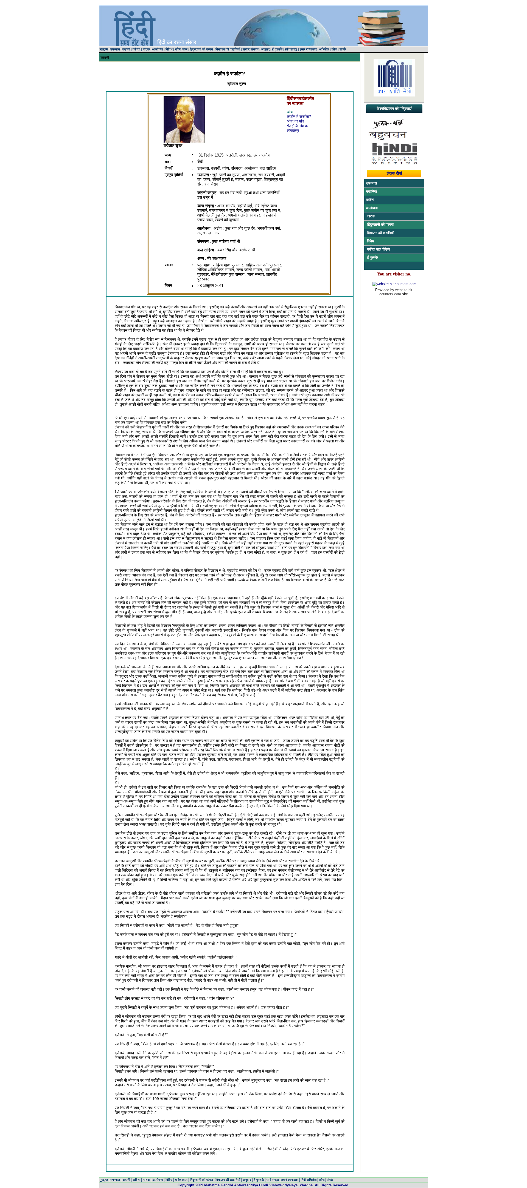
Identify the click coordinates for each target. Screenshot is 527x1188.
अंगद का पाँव (295, 121)
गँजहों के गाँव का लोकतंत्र (298, 128)
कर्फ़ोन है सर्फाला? (299, 116)
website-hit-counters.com (396, 292)
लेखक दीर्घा (394, 173)
